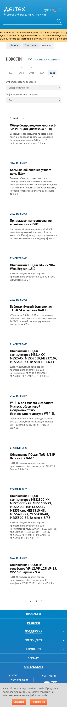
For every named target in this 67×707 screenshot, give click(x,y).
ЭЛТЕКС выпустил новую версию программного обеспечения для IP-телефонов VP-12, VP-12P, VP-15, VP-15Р (31, 580)
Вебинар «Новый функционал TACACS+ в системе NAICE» (31, 308)
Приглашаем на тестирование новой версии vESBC (31, 222)
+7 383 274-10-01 (18, 680)
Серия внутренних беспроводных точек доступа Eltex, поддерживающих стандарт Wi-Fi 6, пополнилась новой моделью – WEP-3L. (32, 423)
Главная (14, 45)
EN (49, 10)
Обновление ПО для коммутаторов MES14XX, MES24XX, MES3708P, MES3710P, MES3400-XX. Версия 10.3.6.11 (33, 356)
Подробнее (38, 702)
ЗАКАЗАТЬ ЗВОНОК (54, 10)
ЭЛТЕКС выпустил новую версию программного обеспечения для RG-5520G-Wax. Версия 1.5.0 (33, 276)
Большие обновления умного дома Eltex (30, 171)
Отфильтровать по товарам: (21, 81)
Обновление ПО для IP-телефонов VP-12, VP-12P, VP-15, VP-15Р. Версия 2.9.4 (33, 568)
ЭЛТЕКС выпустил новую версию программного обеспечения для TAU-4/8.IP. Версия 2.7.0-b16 (32, 466)
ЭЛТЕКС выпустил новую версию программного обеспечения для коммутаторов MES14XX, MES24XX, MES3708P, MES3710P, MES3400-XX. (29, 371)
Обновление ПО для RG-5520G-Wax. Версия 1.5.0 (32, 267)
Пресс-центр (31, 45)
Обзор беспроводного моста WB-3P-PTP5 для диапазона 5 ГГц (33, 127)
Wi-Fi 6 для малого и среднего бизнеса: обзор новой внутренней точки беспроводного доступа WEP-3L (32, 408)
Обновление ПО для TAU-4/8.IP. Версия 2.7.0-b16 (32, 456)
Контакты (49, 676)
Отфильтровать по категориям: (22, 94)
